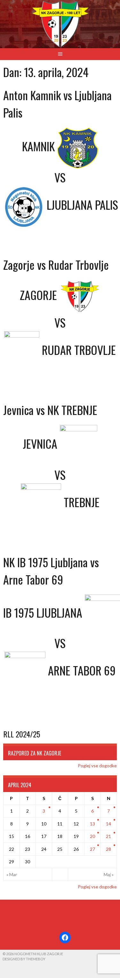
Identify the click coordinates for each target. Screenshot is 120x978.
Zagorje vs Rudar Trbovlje (56, 264)
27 (92, 849)
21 (108, 836)
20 (92, 836)
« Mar (11, 874)
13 (92, 823)
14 (108, 823)
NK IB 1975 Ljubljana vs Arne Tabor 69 (51, 570)
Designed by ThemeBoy (24, 959)
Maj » (109, 874)
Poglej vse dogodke (97, 765)
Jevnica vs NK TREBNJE (50, 409)
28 (108, 849)
